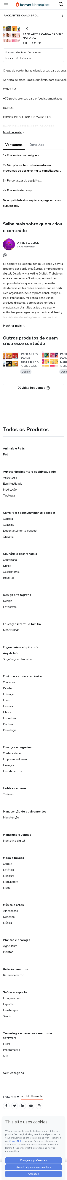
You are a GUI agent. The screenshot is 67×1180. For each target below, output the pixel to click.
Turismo (8, 794)
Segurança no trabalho (17, 659)
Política (8, 724)
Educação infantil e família (22, 624)
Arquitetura (10, 653)
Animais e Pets (14, 448)
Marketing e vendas (17, 835)
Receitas (9, 578)
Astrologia (10, 478)
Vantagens (14, 144)
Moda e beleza (13, 858)
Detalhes (37, 144)
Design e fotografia (17, 595)
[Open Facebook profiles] (6, 1105)
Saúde (7, 1016)
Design (7, 601)
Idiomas (8, 706)
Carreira (8, 519)
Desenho (9, 917)
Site (5, 1056)
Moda (6, 888)
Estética (8, 870)
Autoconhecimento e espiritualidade (29, 472)
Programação (11, 1050)
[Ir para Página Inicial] (33, 4)
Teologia (9, 496)
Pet (5, 454)
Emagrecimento (13, 998)
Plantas (8, 952)
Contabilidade (12, 753)
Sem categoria (13, 1073)
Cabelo (7, 864)
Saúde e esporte (15, 992)
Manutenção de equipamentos (25, 812)
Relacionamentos (15, 969)
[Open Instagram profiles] (39, 1105)
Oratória (8, 537)
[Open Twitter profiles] (14, 1105)
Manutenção (11, 817)
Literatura (9, 718)
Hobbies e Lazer (14, 788)
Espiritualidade (12, 484)
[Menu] (6, 5)
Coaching (8, 525)
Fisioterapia (10, 1010)
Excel (6, 1044)
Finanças (8, 765)
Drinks (7, 566)
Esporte (8, 1004)
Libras (7, 712)
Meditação (10, 490)
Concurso (9, 682)
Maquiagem (10, 882)
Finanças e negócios (17, 747)
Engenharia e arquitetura (20, 647)
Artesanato (10, 911)
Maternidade (11, 630)
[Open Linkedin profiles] (22, 1105)
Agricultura (10, 946)
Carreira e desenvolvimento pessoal (29, 513)
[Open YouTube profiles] (31, 1105)
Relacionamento (13, 975)
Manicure (9, 876)
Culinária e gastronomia (20, 554)
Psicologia (9, 730)
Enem (6, 700)
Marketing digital (14, 841)
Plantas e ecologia (16, 940)
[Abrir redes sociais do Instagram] (5, 256)
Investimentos (12, 771)
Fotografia (10, 607)
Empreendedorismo (15, 759)
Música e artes (13, 905)
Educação (9, 694)
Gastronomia (11, 572)
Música (7, 923)
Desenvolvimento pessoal (20, 531)
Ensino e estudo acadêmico (22, 676)
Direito (7, 688)
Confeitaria (10, 560)
